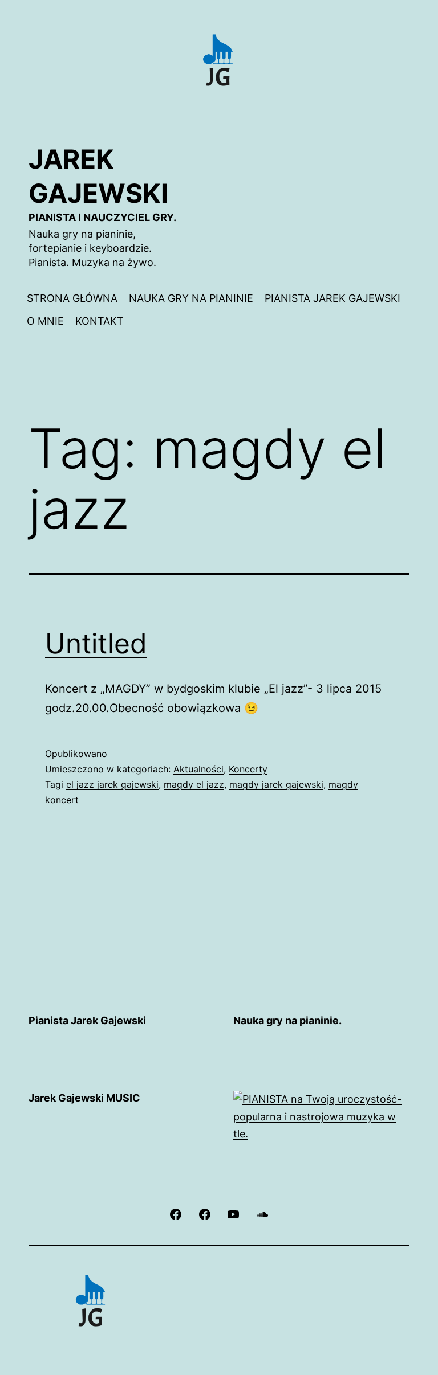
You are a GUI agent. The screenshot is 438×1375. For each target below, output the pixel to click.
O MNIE (45, 321)
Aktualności (198, 769)
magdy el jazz (194, 784)
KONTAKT (99, 321)
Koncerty (248, 769)
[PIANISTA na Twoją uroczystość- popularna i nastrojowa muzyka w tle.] (321, 1116)
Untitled (96, 643)
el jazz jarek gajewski (112, 784)
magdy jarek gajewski (276, 784)
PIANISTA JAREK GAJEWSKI (332, 298)
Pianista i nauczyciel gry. (102, 217)
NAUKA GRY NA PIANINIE (191, 298)
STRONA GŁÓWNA (72, 298)
